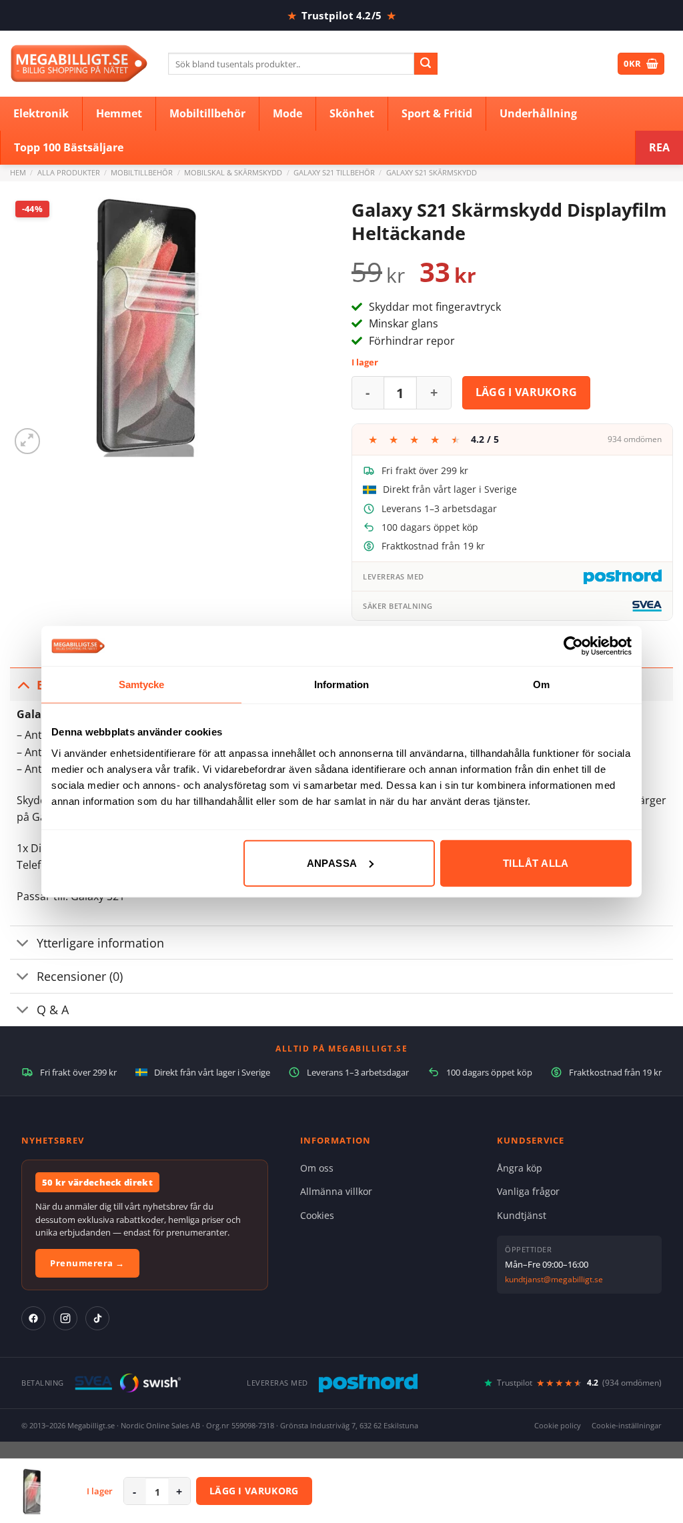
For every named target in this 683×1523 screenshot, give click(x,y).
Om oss (316, 1168)
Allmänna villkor (336, 1191)
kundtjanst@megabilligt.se (554, 1279)
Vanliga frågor (528, 1191)
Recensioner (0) (80, 976)
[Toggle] (23, 684)
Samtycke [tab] (142, 684)
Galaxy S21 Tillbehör (334, 172)
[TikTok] (97, 1318)
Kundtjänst (521, 1215)
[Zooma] (28, 441)
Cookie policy (557, 1425)
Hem (18, 172)
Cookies (317, 1215)
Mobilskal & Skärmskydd (233, 172)
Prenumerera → (87, 1263)
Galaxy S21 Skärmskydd (431, 172)
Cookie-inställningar (627, 1425)
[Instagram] (65, 1318)
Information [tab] (341, 684)
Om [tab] (541, 684)
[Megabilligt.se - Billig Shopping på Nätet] (79, 63)
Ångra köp (519, 1168)
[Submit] (425, 64)
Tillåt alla (536, 862)
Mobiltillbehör (142, 172)
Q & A (53, 1010)
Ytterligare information (100, 943)
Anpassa (332, 862)
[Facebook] (33, 1318)
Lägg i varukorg (527, 392)
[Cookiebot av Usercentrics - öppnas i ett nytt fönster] (573, 646)
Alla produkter (68, 172)
